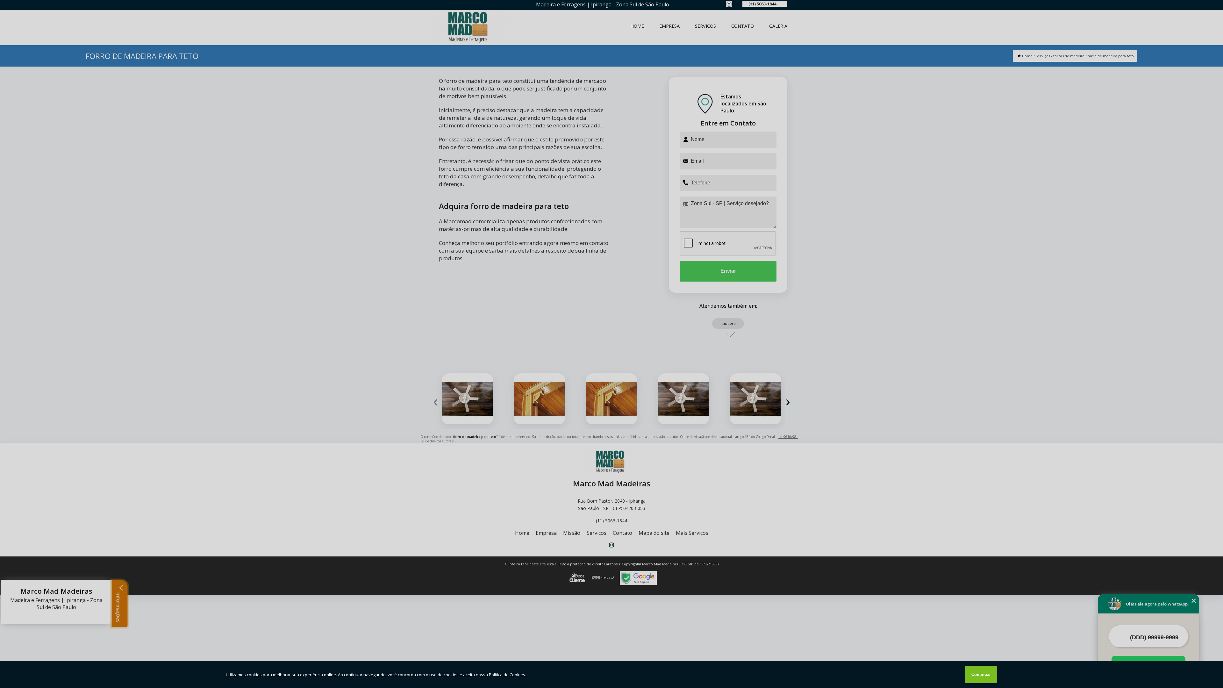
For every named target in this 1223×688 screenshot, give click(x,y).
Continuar (981, 674)
